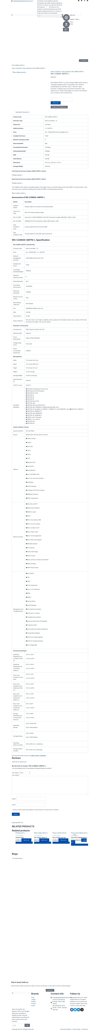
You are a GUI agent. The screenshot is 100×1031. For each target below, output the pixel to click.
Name (14, 798)
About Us (29, 60)
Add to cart (56, 103)
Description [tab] (19, 112)
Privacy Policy (42, 60)
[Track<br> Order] (66, 24)
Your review (16, 775)
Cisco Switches (27, 68)
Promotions (22, 60)
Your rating (15, 772)
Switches (19, 68)
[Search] (62, 16)
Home (13, 68)
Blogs (35, 60)
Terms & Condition (17, 62)
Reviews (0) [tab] (26, 112)
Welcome (72, 15)
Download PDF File (17, 822)
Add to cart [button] (26, 840)
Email (14, 804)
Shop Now (15, 60)
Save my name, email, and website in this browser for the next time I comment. (36, 809)
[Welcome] (66, 17)
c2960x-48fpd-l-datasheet (38, 755)
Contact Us (27, 62)
